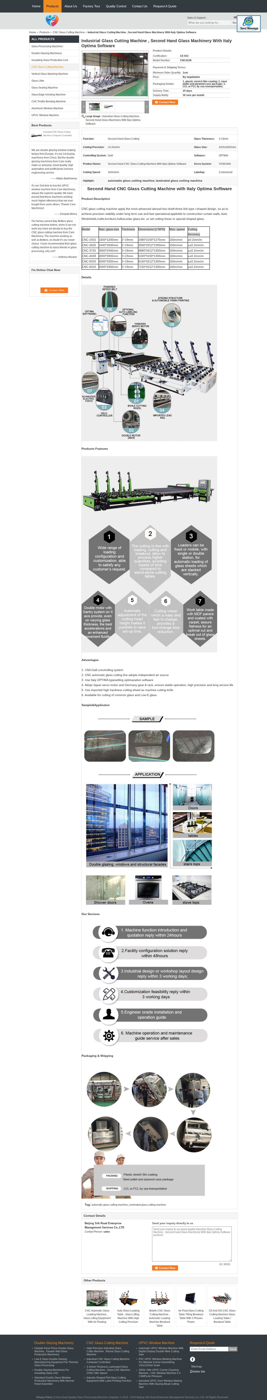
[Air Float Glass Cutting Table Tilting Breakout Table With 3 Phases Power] (190, 1298)
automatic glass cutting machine (110, 1204)
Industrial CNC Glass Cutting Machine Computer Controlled (108, 1361)
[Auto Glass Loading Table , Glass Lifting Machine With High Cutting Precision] (128, 1298)
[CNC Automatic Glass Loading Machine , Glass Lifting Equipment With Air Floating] (97, 1298)
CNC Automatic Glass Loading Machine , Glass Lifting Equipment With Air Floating (97, 1316)
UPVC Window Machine (45, 115)
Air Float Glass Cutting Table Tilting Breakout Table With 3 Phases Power (191, 1316)
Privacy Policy (44, 1397)
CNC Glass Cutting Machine (69, 32)
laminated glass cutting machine (148, 1204)
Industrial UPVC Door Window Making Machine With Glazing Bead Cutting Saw (160, 1384)
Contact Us (139, 6)
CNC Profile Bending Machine (48, 101)
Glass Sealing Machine (44, 87)
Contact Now (167, 102)
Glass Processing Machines (47, 46)
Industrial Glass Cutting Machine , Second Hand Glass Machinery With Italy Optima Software (113, 120)
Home (36, 6)
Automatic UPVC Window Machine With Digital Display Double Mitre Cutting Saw (161, 1351)
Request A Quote (164, 6)
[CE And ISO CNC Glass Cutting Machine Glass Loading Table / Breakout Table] (222, 1298)
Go (234, 22)
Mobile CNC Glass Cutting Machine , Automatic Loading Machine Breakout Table (159, 1318)
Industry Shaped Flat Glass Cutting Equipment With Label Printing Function (109, 1379)
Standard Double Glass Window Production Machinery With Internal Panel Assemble (54, 1380)
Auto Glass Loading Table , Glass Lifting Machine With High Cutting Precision (128, 1316)
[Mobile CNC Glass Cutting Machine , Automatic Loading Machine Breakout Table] (159, 1298)
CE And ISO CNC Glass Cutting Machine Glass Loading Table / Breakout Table (222, 1316)
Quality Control (116, 6)
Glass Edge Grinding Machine (48, 94)
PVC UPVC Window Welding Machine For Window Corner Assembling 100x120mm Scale (160, 1362)
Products (52, 6)
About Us (70, 6)
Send (233, 1349)
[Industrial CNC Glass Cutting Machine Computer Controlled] (36, 134)
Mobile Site (198, 1371)
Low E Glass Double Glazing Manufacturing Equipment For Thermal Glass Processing (56, 1362)
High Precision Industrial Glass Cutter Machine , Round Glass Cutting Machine (108, 1351)
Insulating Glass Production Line (49, 60)
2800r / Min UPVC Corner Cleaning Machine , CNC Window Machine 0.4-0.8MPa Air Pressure (160, 1373)
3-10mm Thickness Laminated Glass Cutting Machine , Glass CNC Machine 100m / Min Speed (108, 1370)
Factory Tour (91, 6)
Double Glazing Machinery (46, 53)
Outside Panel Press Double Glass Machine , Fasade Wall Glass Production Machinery (54, 1351)
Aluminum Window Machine (47, 108)
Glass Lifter (37, 80)
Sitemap (196, 1366)
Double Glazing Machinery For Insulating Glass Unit (51, 1371)
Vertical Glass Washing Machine (49, 73)
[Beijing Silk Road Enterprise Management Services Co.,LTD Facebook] (192, 1360)
